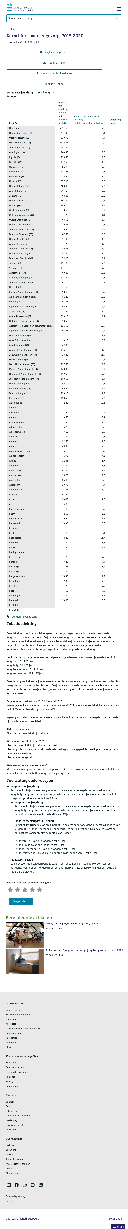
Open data (11, 1019)
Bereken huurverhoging (18, 1015)
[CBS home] (20, 7)
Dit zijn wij (11, 1111)
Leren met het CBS (15, 1125)
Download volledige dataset (56, 73)
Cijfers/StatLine (14, 1010)
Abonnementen (14, 1173)
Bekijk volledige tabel (56, 52)
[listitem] (8, 1185)
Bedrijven (11, 1063)
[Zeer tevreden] (39, 889)
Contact (10, 1102)
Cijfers (12, 29)
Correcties (11, 1130)
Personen (11, 1077)
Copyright (11, 1150)
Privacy (9, 1082)
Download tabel (56, 63)
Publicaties (11, 1038)
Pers (8, 1106)
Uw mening (118, 1227)
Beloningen (12, 1086)
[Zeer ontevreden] (10, 889)
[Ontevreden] (17, 889)
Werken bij (11, 1120)
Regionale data (14, 1033)
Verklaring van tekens (24, 617)
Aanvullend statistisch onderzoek (23, 1029)
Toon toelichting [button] (54, 84)
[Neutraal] (25, 889)
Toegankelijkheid (15, 1159)
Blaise (9, 1047)
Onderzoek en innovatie (18, 1116)
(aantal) (63, 112)
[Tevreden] (32, 889)
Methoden (11, 1043)
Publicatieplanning (15, 1196)
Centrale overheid (15, 1067)
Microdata (11, 1024)
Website (10, 1145)
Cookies (10, 1155)
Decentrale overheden (17, 1072)
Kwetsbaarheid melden (18, 1164)
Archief (9, 1169)
